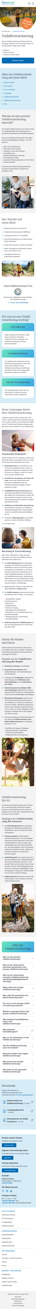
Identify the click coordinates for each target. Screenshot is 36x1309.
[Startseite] (8, 3)
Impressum (18, 1296)
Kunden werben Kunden (9, 1282)
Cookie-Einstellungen (18, 1305)
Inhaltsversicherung (8, 1246)
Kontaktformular (7, 1285)
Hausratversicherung (8, 1215)
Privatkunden (6, 31)
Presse (4, 1265)
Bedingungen (6, 1274)
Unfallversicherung (8, 1226)
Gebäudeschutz (7, 1242)
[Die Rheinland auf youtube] (11, 1191)
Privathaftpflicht (7, 1222)
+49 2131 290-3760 (8, 1203)
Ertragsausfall (6, 1238)
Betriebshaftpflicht (8, 1235)
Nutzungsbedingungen (18, 1299)
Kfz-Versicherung (7, 1218)
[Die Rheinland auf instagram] (7, 1191)
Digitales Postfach (8, 1278)
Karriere (4, 1262)
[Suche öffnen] (29, 3)
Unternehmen (8, 1251)
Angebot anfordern (11, 1271)
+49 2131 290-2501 (8, 1201)
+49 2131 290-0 (7, 1183)
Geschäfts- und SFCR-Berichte (12, 1258)
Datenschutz (18, 1301)
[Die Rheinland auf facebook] (3, 1191)
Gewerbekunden (9, 1231)
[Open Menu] (33, 3)
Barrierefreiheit (18, 1303)
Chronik (4, 1254)
